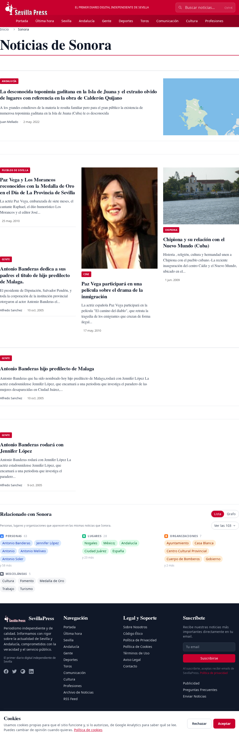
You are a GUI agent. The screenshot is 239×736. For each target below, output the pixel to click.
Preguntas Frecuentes (200, 689)
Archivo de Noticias (78, 692)
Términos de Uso (136, 653)
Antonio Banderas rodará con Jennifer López (31, 448)
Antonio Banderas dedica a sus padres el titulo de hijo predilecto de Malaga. (35, 275)
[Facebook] (6, 671)
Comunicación (167, 21)
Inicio (4, 29)
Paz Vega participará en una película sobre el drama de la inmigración (112, 290)
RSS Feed (70, 699)
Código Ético (133, 633)
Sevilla (66, 21)
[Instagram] (23, 671)
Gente (106, 21)
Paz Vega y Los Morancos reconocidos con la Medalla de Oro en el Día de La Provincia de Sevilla (37, 186)
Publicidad (191, 683)
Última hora (44, 21)
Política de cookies (88, 730)
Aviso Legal (132, 659)
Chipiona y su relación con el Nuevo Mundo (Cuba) (194, 242)
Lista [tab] (217, 514)
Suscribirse (209, 658)
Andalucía (87, 21)
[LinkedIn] (31, 671)
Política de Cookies (137, 646)
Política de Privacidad (140, 640)
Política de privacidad (214, 673)
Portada (22, 21)
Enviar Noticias (194, 696)
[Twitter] (14, 671)
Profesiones (214, 21)
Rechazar (199, 723)
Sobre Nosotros (135, 627)
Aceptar (224, 723)
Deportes (126, 21)
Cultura (192, 21)
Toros (145, 21)
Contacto (130, 666)
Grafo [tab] (231, 514)
